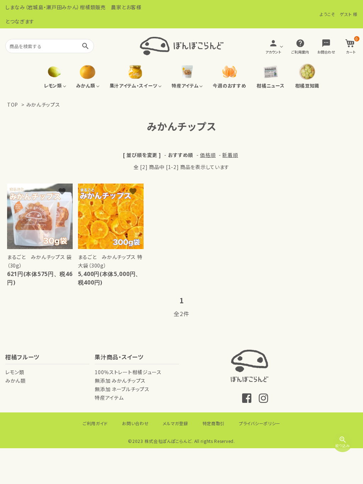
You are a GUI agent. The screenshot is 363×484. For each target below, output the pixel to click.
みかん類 (15, 380)
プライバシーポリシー (259, 423)
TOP (12, 104)
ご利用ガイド (95, 423)
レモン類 (14, 372)
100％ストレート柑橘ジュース (128, 372)
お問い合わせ (135, 423)
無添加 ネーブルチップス (122, 389)
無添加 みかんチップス (120, 380)
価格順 (208, 154)
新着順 (230, 154)
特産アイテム (109, 397)
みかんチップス (43, 104)
